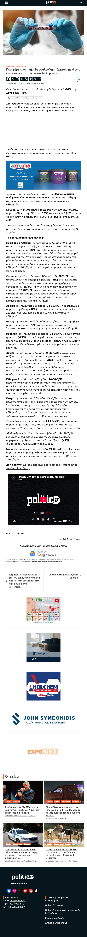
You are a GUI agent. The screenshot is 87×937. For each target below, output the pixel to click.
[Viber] (26, 79)
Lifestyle (8, 801)
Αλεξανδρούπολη (30, 559)
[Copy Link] (35, 79)
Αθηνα (21, 559)
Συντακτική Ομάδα (54, 918)
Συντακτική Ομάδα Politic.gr (26, 861)
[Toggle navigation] (6, 2)
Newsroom (62, 818)
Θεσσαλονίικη (61, 559)
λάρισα (34, 561)
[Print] (31, 79)
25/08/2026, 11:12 (10, 861)
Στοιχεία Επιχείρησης (56, 923)
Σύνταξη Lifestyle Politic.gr (26, 815)
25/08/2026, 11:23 (52, 818)
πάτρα (39, 561)
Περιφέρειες (57, 561)
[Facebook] (8, 79)
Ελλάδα (8, 66)
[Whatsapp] (22, 79)
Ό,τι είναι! (16, 801)
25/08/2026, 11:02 (52, 861)
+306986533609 (16, 907)
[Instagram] (17, 79)
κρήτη (29, 561)
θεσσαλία (53, 559)
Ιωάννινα (24, 561)
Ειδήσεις (49, 801)
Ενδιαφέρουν (66, 801)
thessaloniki (14, 559)
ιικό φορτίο (64, 382)
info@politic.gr (17, 901)
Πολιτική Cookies (54, 905)
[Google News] (39, 79)
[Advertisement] (43, 130)
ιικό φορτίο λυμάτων (13, 561)
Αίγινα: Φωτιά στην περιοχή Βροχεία (63, 576)
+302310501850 (16, 904)
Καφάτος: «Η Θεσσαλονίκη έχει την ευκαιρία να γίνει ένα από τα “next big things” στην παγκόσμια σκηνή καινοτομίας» (24, 581)
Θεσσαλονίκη (16, 66)
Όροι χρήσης (52, 900)
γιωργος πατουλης (42, 559)
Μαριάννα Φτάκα (35, 84)
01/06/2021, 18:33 (16, 84)
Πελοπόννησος (47, 561)
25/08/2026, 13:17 (11, 815)
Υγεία (24, 66)
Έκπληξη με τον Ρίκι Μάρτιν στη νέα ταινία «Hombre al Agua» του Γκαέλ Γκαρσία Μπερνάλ (22, 810)
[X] (13, 79)
